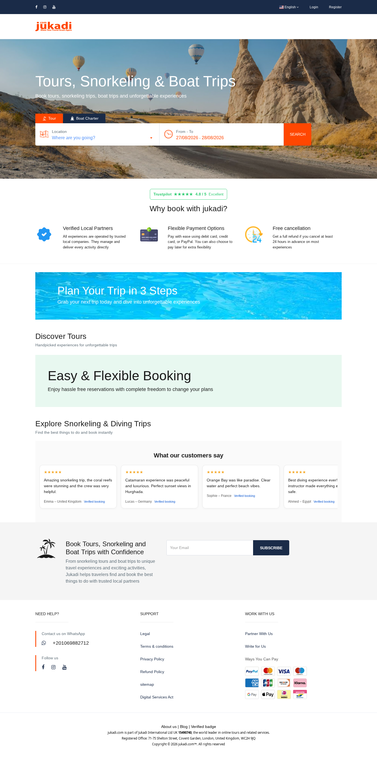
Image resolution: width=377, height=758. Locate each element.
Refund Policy (152, 671)
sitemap (147, 684)
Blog (184, 726)
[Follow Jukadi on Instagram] (54, 667)
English (290, 7)
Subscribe (271, 548)
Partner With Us (259, 633)
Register (335, 7)
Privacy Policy (152, 659)
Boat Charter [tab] (87, 118)
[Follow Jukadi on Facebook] (44, 667)
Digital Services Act (156, 697)
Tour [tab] (51, 118)
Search (298, 134)
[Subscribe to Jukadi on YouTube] (64, 667)
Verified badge (203, 726)
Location (59, 131)
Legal (145, 633)
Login (314, 7)
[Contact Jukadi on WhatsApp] (44, 643)
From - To (184, 131)
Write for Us (255, 646)
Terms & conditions (156, 646)
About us (169, 726)
